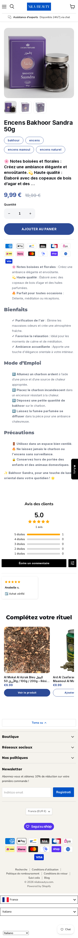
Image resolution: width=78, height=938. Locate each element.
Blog (47, 878)
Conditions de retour (56, 873)
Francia (37, 811)
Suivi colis (34, 878)
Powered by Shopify (39, 886)
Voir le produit (27, 692)
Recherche (21, 869)
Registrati (63, 792)
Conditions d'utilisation (45, 869)
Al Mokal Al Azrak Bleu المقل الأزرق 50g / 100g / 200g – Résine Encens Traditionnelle (27, 679)
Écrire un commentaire (34, 563)
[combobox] (39, 900)
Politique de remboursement (22, 873)
